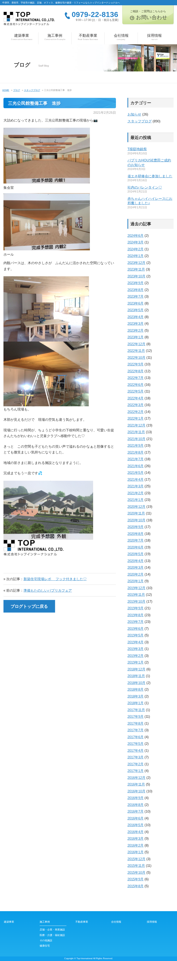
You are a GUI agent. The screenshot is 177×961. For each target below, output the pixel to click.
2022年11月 (136, 351)
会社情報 (121, 37)
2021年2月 (135, 493)
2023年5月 (135, 310)
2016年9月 (135, 798)
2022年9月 (135, 364)
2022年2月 (135, 412)
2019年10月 (136, 601)
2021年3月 (135, 486)
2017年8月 (135, 723)
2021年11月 (136, 432)
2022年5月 (135, 391)
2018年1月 (135, 703)
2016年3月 (135, 838)
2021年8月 (135, 452)
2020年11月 (136, 513)
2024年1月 (135, 256)
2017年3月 (135, 757)
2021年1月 (135, 500)
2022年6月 (135, 385)
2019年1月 (135, 662)
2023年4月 (135, 317)
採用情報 (154, 37)
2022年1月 (135, 418)
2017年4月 (135, 750)
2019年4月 (135, 642)
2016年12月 (136, 778)
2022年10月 (136, 357)
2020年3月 (135, 567)
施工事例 (54, 37)
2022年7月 (135, 378)
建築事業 (21, 37)
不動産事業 (88, 37)
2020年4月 (135, 561)
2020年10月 (136, 520)
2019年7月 (135, 622)
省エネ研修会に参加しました (149, 176)
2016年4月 (135, 832)
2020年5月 (135, 554)
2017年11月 (136, 710)
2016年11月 (136, 784)
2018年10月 (136, 683)
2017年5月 (135, 744)
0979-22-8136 (95, 14)
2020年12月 (136, 507)
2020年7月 (135, 540)
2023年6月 (135, 303)
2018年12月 (136, 669)
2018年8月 (135, 689)
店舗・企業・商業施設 (52, 929)
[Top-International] (29, 20)
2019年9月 (135, 608)
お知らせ (134, 114)
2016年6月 (135, 818)
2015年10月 (136, 872)
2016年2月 (135, 845)
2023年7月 (135, 296)
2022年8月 (135, 371)
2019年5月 (135, 635)
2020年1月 (135, 581)
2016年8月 (135, 805)
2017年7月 (135, 730)
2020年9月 (135, 527)
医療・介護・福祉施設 (52, 935)
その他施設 (46, 940)
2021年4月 (135, 479)
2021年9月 (135, 445)
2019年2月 (135, 656)
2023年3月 (135, 323)
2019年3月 (135, 649)
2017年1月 (135, 771)
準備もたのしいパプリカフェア (48, 590)
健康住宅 (45, 945)
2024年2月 (135, 249)
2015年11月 (136, 866)
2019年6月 (135, 628)
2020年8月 (135, 534)
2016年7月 (135, 811)
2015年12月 (136, 859)
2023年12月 (136, 263)
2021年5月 (135, 473)
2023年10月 (136, 276)
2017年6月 (135, 737)
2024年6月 (135, 235)
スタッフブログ (139, 121)
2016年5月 (135, 825)
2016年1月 (135, 852)
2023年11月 (136, 269)
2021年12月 (136, 425)
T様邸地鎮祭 (137, 149)
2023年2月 (135, 330)
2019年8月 (135, 615)
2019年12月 (136, 588)
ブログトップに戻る (29, 606)
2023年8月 (135, 290)
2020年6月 (135, 547)
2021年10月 (136, 439)
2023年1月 (135, 337)
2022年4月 (135, 398)
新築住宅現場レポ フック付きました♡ (55, 579)
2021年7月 (135, 459)
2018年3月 (135, 696)
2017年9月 (135, 716)
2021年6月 (135, 466)
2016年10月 (136, 791)
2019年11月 (136, 594)
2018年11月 (136, 676)
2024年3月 (135, 242)
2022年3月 (135, 405)
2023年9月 (135, 283)
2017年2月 (135, 764)
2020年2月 (135, 574)
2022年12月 (136, 344)
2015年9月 (135, 879)
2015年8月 (135, 886)
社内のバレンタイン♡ (144, 187)
